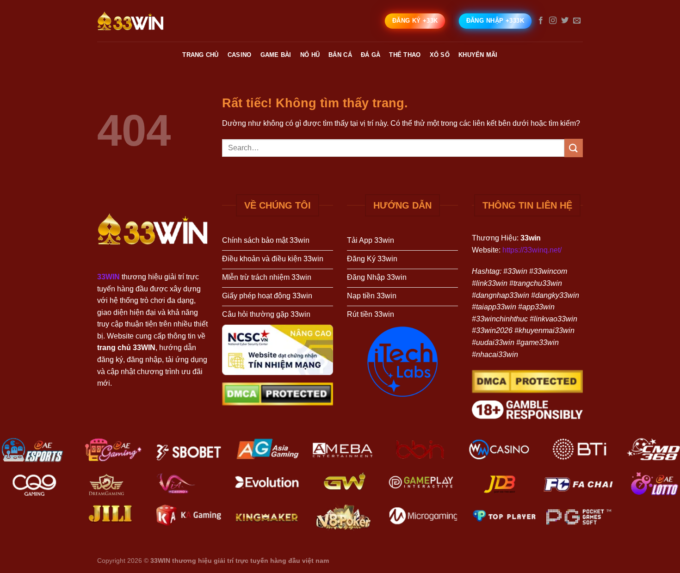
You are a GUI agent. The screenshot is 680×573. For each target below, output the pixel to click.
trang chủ (200, 54)
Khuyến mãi (478, 54)
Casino (240, 54)
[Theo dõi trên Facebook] (540, 21)
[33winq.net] (143, 21)
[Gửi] (573, 148)
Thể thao (404, 54)
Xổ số (440, 54)
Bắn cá (340, 54)
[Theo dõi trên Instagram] (552, 21)
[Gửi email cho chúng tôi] (577, 21)
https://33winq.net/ (532, 250)
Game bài (275, 54)
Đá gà (370, 54)
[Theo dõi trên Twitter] (565, 21)
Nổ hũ (310, 54)
